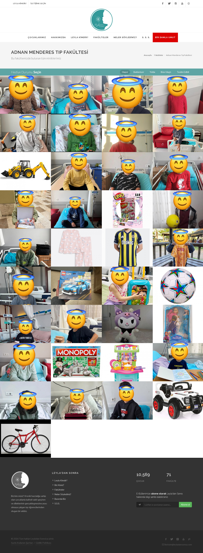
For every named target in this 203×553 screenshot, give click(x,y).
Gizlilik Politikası (43, 542)
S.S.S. (57, 503)
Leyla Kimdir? (61, 480)
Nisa (25, 391)
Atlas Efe (178, 353)
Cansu (178, 85)
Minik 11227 (178, 314)
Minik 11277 (178, 276)
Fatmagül (26, 314)
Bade (25, 200)
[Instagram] (176, 3)
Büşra (127, 200)
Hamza (178, 162)
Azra (127, 162)
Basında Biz (60, 498)
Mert (178, 123)
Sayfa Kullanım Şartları (22, 542)
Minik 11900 (76, 85)
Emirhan (178, 200)
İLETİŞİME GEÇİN (38, 3)
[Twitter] (169, 3)
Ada (25, 123)
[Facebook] (163, 3)
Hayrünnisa (25, 429)
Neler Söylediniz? (63, 494)
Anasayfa (148, 55)
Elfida (25, 353)
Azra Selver (25, 85)
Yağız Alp (127, 391)
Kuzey (25, 276)
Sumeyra (76, 238)
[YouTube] (182, 3)
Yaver (76, 314)
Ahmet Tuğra (178, 391)
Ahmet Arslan (76, 276)
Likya (127, 276)
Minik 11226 (127, 314)
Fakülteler (158, 55)
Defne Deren (127, 123)
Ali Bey (76, 162)
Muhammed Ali (127, 238)
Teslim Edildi (25, 90)
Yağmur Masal (76, 391)
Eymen (178, 238)
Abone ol (185, 504)
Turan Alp (76, 123)
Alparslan (25, 162)
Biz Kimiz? (59, 485)
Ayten (127, 85)
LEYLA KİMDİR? (20, 3)
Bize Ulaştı (178, 128)
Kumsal (127, 353)
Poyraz (76, 353)
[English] (189, 3)
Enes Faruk (25, 238)
